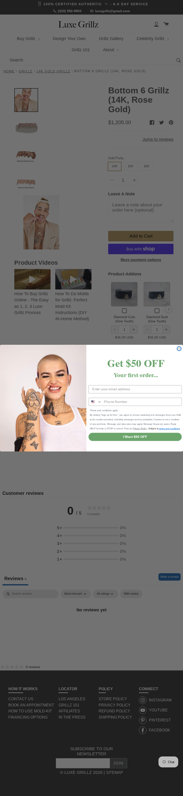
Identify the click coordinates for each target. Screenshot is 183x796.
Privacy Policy (140, 428)
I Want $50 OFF (135, 436)
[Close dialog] (179, 348)
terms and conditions (169, 428)
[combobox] (95, 402)
